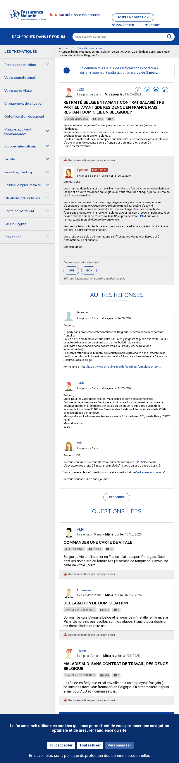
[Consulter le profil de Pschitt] (69, 658)
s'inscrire (152, 25)
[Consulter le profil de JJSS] (69, 96)
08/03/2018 (116, 175)
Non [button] (91, 272)
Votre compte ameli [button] (20, 78)
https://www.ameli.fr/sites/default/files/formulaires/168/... (124, 366)
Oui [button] (74, 270)
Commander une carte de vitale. (98, 542)
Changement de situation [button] (23, 103)
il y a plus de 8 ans (87, 175)
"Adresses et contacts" (150, 472)
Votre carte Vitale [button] (18, 91)
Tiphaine (83, 170)
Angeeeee (84, 590)
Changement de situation (80, 610)
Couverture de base (76, 119)
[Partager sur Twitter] (147, 90)
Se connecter (123, 25)
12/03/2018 (116, 388)
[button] (89, 22)
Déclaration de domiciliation (96, 603)
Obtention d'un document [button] (24, 117)
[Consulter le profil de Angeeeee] (69, 597)
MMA (80, 529)
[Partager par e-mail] (156, 90)
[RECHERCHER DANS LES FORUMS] (169, 37)
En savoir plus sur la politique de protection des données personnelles (89, 755)
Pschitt (81, 651)
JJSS (80, 89)
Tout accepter (61, 745)
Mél (79, 443)
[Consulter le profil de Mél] (69, 450)
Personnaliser (119, 745)
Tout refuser (90, 745)
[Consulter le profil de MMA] (69, 536)
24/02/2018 (116, 318)
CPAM (142, 216)
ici (96, 240)
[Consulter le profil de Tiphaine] (69, 176)
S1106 (139, 462)
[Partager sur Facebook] (138, 90)
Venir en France (74, 549)
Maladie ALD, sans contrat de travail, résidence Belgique (116, 666)
